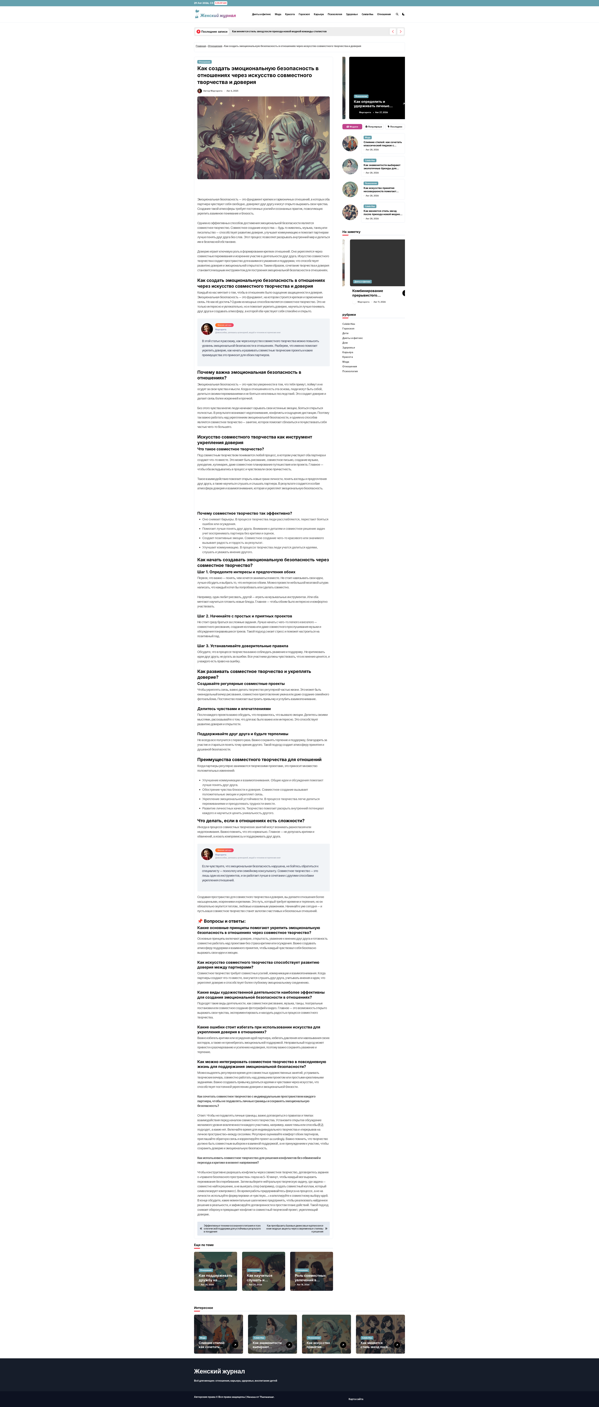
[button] (400, 31)
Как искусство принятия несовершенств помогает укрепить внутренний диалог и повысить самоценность (382, 192)
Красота (290, 14)
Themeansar (267, 1396)
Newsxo (251, 1396)
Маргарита (359, 112)
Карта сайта (356, 1399)
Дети (345, 333)
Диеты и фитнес (261, 14)
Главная (201, 46)
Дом (345, 342)
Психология (335, 14)
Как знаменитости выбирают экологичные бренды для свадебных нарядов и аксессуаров (382, 169)
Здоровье (352, 14)
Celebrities (367, 14)
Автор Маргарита (212, 90)
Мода (278, 14)
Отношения (384, 14)
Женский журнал (219, 1371)
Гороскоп (304, 14)
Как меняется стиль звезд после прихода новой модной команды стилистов (383, 214)
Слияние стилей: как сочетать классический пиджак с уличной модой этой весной (383, 145)
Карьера (319, 14)
